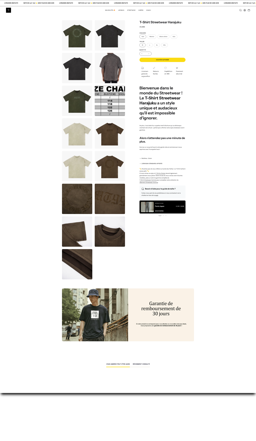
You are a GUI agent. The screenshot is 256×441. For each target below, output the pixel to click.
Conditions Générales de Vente (134, 421)
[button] (148, 10)
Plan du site (127, 424)
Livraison (153, 411)
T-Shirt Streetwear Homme (148, 180)
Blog (152, 418)
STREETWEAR (101, 408)
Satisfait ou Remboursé (159, 402)
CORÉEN (99, 411)
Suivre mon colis (156, 415)
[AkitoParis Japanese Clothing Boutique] (8, 10)
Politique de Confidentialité (133, 417)
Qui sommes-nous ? (157, 405)
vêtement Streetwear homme (149, 182)
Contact (126, 402)
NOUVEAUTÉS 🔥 (102, 402)
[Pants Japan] (147, 207)
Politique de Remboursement (133, 408)
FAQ (124, 405)
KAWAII (98, 415)
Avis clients (154, 408)
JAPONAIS (99, 405)
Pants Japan (159, 206)
